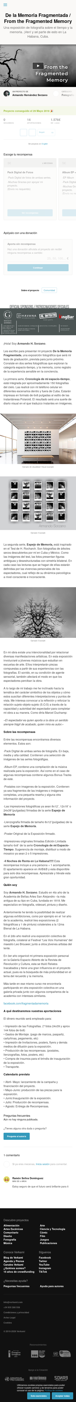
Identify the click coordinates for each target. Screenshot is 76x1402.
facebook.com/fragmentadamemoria (26, 1003)
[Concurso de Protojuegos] (14, 1379)
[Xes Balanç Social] (38, 1354)
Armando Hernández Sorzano (30, 95)
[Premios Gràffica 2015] (14, 1354)
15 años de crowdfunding (19, 1271)
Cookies (8, 1322)
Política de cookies (54, 1390)
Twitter (43, 1261)
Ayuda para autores (52, 1286)
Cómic (44, 1232)
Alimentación (11, 1225)
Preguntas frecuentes (17, 1286)
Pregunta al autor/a (16, 1136)
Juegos (44, 1239)
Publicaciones (48, 1243)
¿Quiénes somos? (15, 1268)
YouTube (44, 1264)
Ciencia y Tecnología (52, 1229)
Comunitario (11, 1232)
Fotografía (68, 95)
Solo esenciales (39, 1395)
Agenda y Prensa (14, 1261)
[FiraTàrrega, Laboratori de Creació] (38, 1379)
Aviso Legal (9, 1317)
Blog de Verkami (13, 1257)
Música (8, 1243)
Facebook (45, 1257)
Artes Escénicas (13, 1229)
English (45, 144)
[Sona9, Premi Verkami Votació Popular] (61, 1379)
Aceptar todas (62, 1395)
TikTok (43, 1271)
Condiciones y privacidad (16, 1312)
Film (42, 1236)
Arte (42, 1225)
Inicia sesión (43, 1164)
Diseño (8, 1236)
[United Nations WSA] (61, 1354)
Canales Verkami (13, 1264)
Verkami (38, 5)
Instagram (45, 1268)
